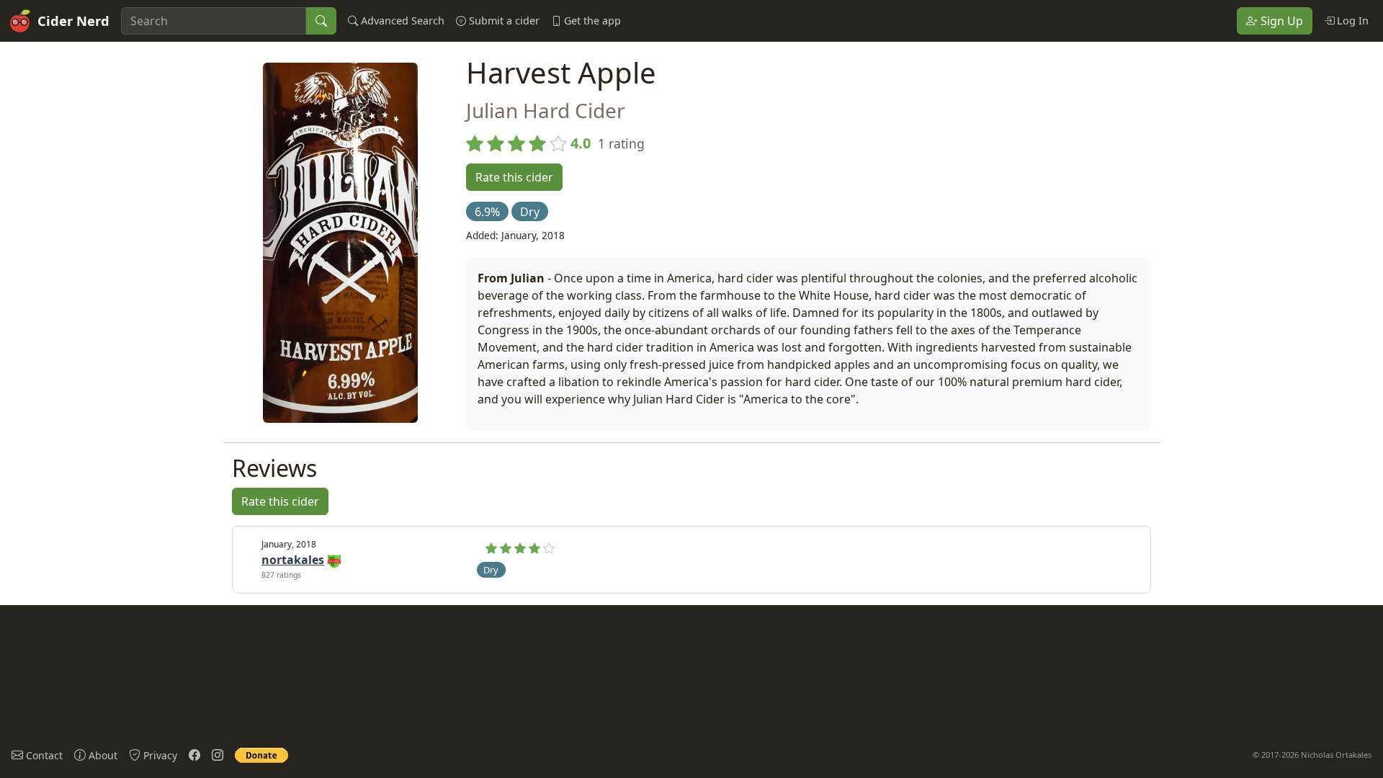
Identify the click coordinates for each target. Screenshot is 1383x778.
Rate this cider (514, 177)
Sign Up (1280, 21)
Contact (43, 755)
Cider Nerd (73, 21)
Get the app (591, 20)
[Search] (321, 21)
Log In (1351, 20)
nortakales (292, 560)
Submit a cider (503, 20)
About (101, 755)
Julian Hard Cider (545, 110)
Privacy (158, 755)
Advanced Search (401, 20)
